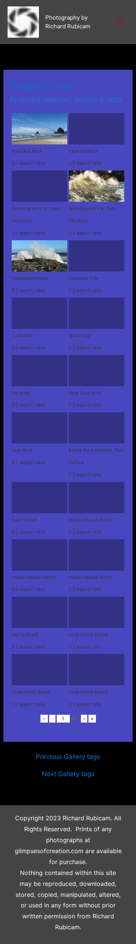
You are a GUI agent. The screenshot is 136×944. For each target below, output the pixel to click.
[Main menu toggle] (120, 22)
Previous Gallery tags (68, 757)
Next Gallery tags (68, 774)
